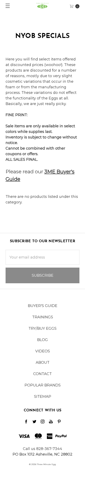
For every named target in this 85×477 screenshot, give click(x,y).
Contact (42, 374)
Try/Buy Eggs (42, 328)
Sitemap (42, 396)
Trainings (42, 317)
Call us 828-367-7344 (42, 448)
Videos (42, 351)
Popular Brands (43, 385)
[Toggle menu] (5, 5)
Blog (42, 340)
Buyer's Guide (42, 305)
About (43, 362)
